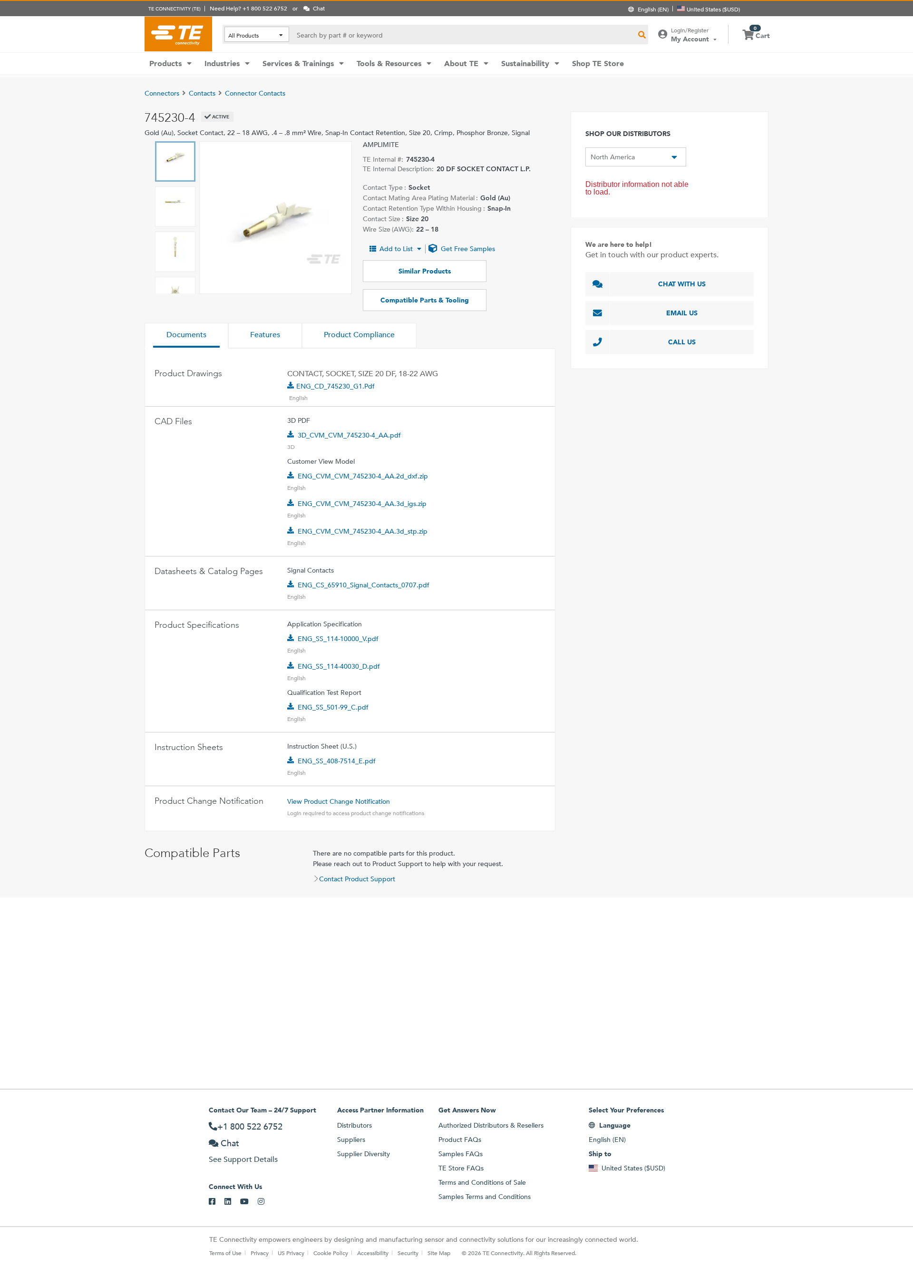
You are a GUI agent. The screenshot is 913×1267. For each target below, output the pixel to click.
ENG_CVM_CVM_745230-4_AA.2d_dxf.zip (363, 476)
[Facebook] (216, 1202)
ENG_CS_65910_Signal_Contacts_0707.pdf (363, 585)
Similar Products (424, 271)
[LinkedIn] (232, 1202)
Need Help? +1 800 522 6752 (248, 8)
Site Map (438, 1253)
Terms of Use (225, 1253)
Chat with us (682, 284)
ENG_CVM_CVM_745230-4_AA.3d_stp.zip (362, 531)
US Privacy (291, 1253)
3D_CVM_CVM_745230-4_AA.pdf (349, 435)
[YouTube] (249, 1202)
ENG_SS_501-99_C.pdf (333, 707)
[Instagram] (265, 1202)
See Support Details (243, 1159)
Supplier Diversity (363, 1154)
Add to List (396, 248)
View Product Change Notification (338, 801)
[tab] (186, 336)
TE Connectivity (178, 33)
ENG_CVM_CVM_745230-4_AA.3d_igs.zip (362, 503)
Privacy (260, 1253)
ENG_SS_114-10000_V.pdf (338, 638)
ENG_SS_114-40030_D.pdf (339, 666)
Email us (682, 313)
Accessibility (373, 1253)
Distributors (354, 1125)
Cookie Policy (330, 1253)
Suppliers (351, 1139)
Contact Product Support (357, 879)
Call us (682, 342)
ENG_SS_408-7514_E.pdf (337, 761)
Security (408, 1253)
